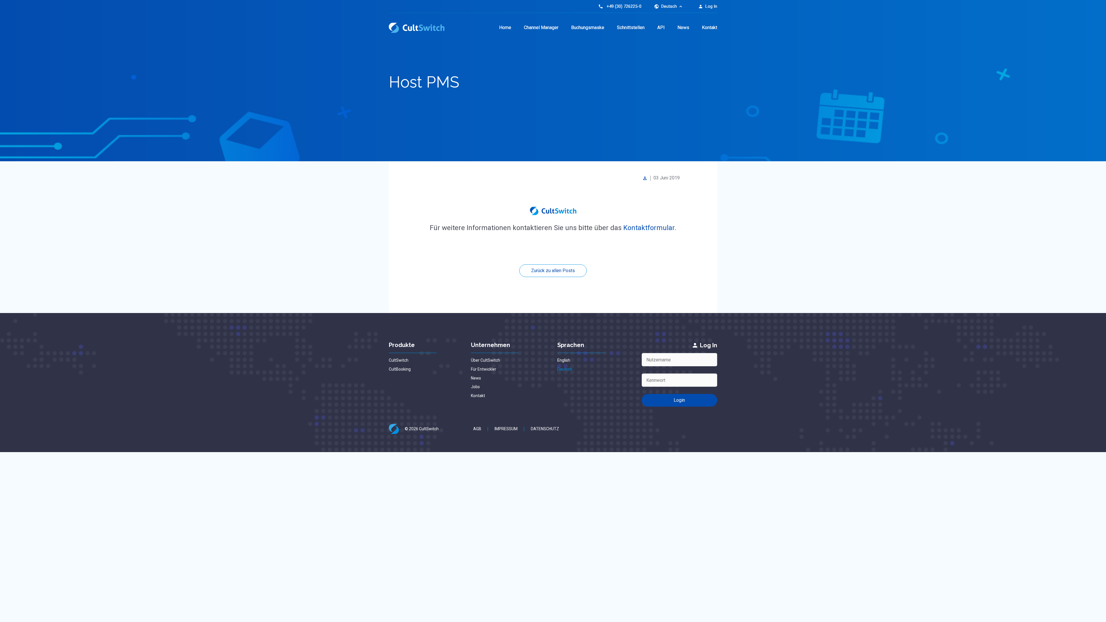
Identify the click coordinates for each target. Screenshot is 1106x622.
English (563, 360)
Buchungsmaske (587, 27)
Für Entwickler (483, 369)
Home (505, 27)
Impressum (506, 428)
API (661, 27)
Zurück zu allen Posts (553, 270)
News (683, 27)
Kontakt (709, 27)
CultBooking (400, 369)
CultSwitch (398, 360)
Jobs (475, 386)
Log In (707, 6)
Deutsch (564, 369)
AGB (477, 428)
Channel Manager (541, 27)
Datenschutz (545, 428)
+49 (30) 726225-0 (624, 6)
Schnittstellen (631, 27)
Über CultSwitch (485, 360)
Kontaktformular (649, 228)
